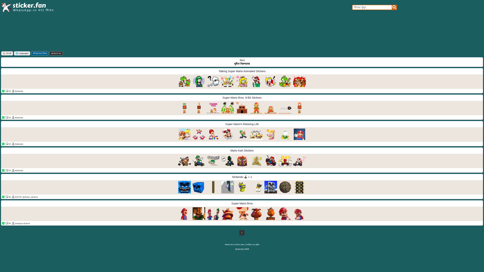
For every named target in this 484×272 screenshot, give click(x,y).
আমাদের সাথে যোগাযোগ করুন (234, 245)
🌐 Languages (22, 53)
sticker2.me (56, 53)
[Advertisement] (242, 32)
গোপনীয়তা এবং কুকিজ (252, 245)
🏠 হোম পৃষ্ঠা (7, 53)
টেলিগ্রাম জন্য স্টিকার (40, 53)
